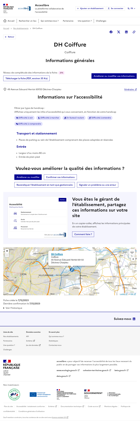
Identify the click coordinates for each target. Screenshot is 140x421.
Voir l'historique (14, 308)
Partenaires (68, 20)
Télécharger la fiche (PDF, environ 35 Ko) (26, 78)
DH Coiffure (57, 254)
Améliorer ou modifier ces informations (114, 76)
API (27, 336)
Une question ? (85, 20)
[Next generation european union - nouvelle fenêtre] (40, 394)
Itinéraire (129, 89)
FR (132, 8)
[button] (94, 252)
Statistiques (53, 341)
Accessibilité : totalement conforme (30, 406)
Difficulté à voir (26, 117)
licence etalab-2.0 (59, 417)
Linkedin (126, 32)
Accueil (11, 20)
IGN (131, 294)
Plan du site (8, 406)
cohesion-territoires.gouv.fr (96, 370)
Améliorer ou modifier (28, 177)
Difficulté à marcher (49, 117)
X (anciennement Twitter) (118, 32)
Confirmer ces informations (60, 177)
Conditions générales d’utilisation (31, 411)
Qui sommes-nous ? (50, 20)
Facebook (111, 32)
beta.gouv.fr (120, 370)
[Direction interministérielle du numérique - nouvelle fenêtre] (102, 394)
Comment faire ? (83, 234)
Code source (93, 406)
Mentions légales (110, 406)
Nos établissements (20, 28)
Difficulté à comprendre (30, 123)
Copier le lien (134, 32)
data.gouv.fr (62, 376)
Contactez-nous (55, 345)
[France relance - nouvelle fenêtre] (14, 394)
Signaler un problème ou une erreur (97, 184)
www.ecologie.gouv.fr (67, 370)
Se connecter (117, 8)
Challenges (101, 20)
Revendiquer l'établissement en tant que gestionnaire (45, 184)
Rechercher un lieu (27, 20)
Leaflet (122, 294)
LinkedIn (134, 319)
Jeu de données (32, 345)
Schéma (29, 341)
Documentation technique (71, 406)
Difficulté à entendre (101, 117)
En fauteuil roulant (75, 117)
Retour (11, 36)
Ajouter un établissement (91, 8)
